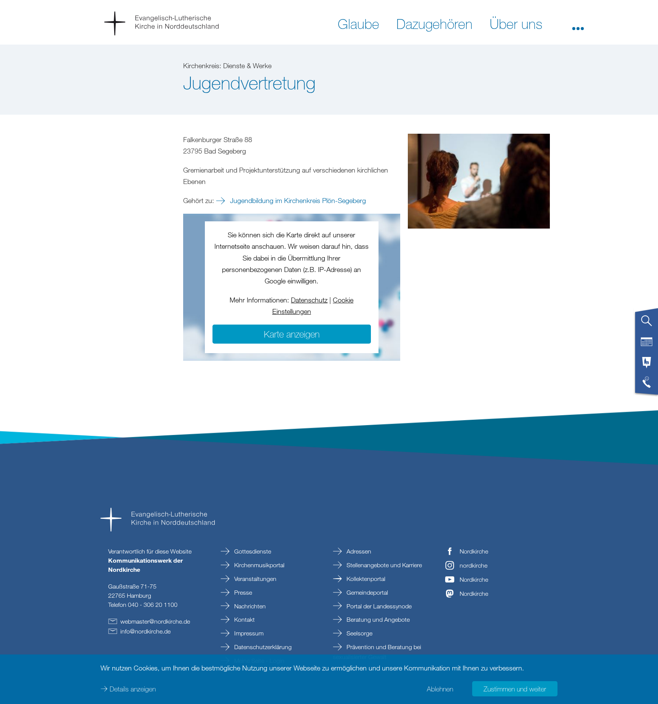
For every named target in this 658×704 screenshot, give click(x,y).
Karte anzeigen (291, 333)
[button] (578, 23)
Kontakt (244, 619)
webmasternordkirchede (155, 621)
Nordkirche (474, 551)
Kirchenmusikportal (258, 565)
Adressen (358, 551)
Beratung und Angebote (377, 619)
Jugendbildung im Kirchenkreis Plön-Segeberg (297, 200)
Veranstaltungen (254, 578)
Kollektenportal (365, 578)
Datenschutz (309, 300)
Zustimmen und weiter (515, 689)
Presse (242, 592)
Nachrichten (249, 606)
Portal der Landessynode (378, 606)
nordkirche (473, 565)
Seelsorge (358, 633)
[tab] (646, 324)
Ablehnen (440, 689)
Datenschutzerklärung (262, 646)
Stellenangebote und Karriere (383, 565)
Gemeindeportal (366, 592)
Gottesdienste (252, 551)
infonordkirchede (145, 631)
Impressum (248, 633)
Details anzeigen (133, 689)
